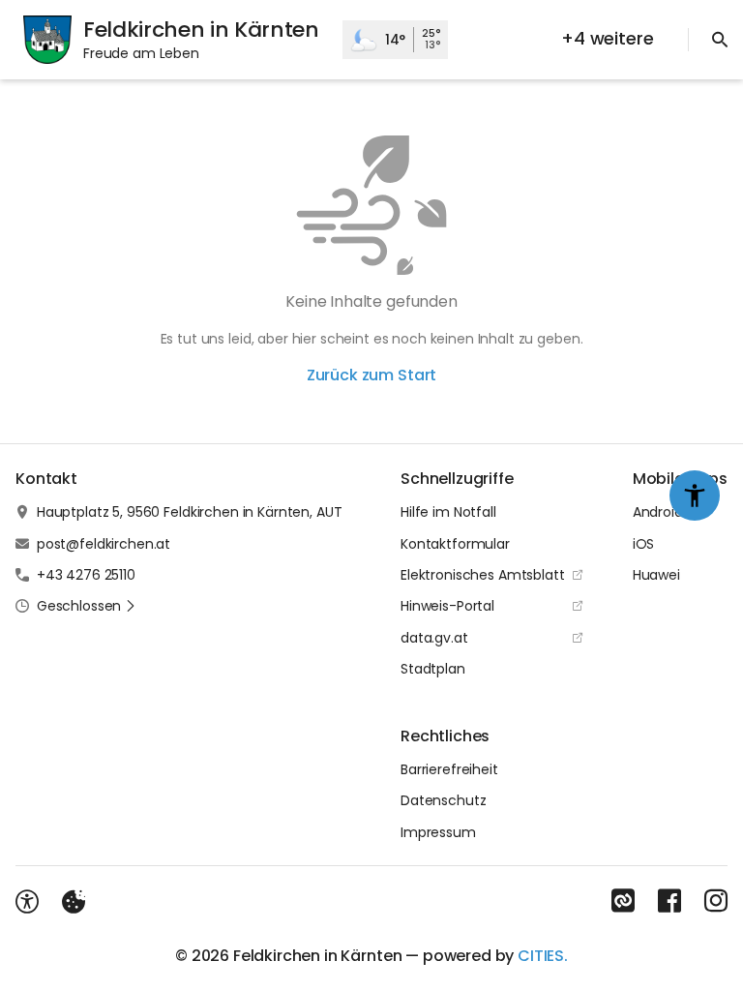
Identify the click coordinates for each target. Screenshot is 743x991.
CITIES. (543, 956)
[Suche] (719, 39)
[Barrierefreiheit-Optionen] (27, 902)
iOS (644, 544)
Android (658, 512)
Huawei (656, 575)
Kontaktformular (455, 544)
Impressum (438, 832)
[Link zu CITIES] (623, 901)
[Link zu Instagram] (716, 901)
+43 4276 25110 (86, 575)
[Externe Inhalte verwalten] (73, 902)
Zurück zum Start (371, 375)
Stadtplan (433, 668)
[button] (86, 606)
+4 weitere (607, 38)
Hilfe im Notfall (448, 512)
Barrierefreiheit (449, 769)
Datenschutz (443, 800)
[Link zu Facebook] (669, 901)
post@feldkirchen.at (103, 544)
